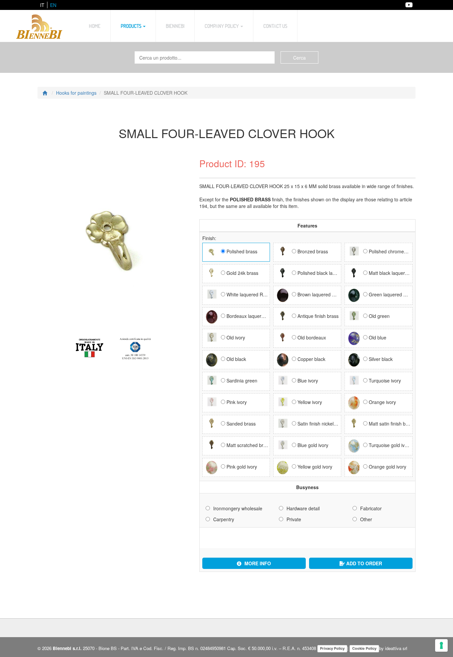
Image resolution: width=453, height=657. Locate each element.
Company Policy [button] (222, 26)
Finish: (209, 238)
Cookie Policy (364, 648)
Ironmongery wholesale (237, 508)
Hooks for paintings (76, 92)
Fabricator (371, 508)
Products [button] (131, 26)
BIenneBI (175, 26)
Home (94, 26)
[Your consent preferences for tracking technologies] (441, 645)
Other (366, 519)
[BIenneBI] (113, 348)
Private (294, 519)
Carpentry (223, 519)
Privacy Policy (332, 648)
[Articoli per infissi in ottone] (39, 26)
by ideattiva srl (393, 648)
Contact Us (275, 26)
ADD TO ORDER (363, 563)
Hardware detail (303, 508)
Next (45, 225)
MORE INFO (257, 563)
